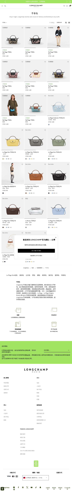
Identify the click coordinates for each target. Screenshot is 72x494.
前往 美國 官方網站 (36, 250)
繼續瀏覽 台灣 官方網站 (36, 255)
